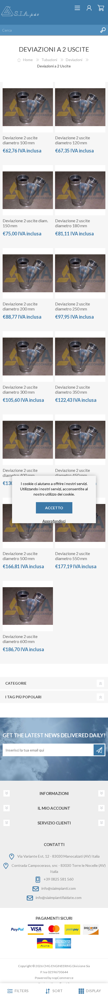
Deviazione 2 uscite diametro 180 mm (72, 223)
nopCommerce (62, 978)
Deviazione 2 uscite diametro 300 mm (20, 389)
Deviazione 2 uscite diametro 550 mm (72, 556)
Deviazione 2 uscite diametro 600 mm (20, 639)
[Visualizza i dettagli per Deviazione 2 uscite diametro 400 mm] (28, 439)
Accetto (54, 508)
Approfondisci (54, 521)
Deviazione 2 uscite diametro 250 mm (72, 306)
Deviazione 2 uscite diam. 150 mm (25, 223)
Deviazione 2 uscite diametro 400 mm (20, 473)
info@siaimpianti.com (58, 888)
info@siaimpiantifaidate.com (59, 897)
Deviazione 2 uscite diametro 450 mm (72, 473)
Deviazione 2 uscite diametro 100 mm (20, 140)
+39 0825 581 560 (58, 879)
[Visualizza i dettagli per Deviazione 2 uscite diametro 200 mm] (28, 273)
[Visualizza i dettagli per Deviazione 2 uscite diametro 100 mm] (28, 107)
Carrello (101, 8)
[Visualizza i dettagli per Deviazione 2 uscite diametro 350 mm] (80, 356)
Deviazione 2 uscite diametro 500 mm (20, 556)
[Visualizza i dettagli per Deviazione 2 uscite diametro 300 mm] (28, 356)
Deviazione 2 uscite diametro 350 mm (72, 389)
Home (28, 59)
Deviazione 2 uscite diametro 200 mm (20, 306)
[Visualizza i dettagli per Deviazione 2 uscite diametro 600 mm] (28, 606)
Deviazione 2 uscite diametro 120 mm (72, 140)
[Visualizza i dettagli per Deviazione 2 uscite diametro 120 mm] (80, 107)
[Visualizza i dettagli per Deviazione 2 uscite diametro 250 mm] (80, 273)
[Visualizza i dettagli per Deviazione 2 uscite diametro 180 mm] (80, 190)
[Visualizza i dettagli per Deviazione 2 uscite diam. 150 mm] (28, 190)
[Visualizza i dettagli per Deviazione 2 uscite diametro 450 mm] (80, 439)
